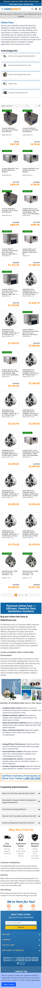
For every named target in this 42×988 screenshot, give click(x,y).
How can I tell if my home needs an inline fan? (19, 816)
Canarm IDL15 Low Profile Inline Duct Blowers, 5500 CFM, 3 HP (30, 251)
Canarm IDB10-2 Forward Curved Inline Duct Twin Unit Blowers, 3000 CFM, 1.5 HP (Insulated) (10, 251)
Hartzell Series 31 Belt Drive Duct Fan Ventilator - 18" (9, 572)
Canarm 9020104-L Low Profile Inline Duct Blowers (31, 170)
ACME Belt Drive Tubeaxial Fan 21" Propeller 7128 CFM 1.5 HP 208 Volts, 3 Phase (31, 412)
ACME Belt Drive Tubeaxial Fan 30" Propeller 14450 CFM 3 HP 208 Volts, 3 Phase (30, 493)
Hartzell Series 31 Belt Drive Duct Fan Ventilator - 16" (30, 572)
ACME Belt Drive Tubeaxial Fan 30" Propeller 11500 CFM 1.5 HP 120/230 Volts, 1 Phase (10, 332)
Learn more (35, 980)
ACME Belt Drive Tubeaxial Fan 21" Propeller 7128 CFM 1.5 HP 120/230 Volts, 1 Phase (31, 372)
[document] (21, 980)
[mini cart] (40, 9)
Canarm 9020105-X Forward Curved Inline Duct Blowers (10, 210)
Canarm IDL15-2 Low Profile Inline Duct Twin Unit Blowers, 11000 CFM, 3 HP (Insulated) (31, 453)
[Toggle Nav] (2, 9)
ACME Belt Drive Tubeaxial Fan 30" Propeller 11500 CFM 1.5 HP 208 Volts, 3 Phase (10, 493)
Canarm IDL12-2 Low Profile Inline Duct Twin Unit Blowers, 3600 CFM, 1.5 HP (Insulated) (10, 372)
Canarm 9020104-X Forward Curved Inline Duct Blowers (30, 129)
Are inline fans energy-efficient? (14, 809)
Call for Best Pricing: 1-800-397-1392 (21, 4)
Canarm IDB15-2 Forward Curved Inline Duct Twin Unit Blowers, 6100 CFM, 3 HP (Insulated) (30, 332)
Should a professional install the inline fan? (18, 823)
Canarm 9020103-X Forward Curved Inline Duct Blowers (10, 129)
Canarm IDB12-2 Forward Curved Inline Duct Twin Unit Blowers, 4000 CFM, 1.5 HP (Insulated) (10, 291)
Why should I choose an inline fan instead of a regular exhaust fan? (19, 801)
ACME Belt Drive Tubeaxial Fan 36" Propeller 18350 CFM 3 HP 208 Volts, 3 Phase (30, 533)
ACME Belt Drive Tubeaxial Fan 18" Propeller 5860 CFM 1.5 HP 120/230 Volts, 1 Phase (31, 291)
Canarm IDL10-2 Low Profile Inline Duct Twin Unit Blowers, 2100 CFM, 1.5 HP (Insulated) (31, 211)
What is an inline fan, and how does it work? (18, 793)
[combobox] (32, 9)
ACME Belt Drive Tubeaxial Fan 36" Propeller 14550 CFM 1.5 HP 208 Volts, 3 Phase (10, 533)
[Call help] (8, 907)
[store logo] (12, 9)
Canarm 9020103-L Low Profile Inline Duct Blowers (10, 170)
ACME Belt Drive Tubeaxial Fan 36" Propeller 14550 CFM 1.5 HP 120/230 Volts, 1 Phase (10, 412)
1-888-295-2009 (32, 778)
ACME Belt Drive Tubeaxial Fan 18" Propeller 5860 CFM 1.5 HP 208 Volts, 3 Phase (10, 453)
